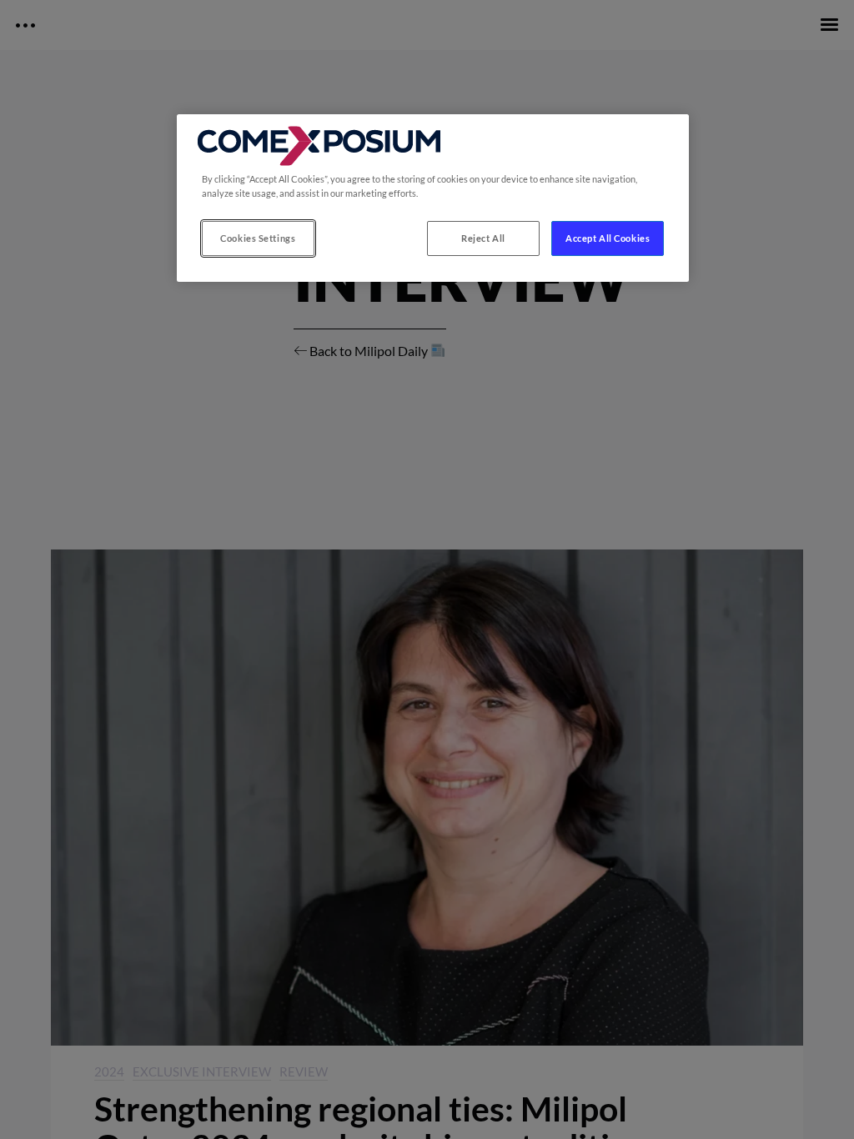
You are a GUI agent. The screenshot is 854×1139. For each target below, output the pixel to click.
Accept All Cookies (607, 238)
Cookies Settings (257, 238)
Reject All (483, 238)
